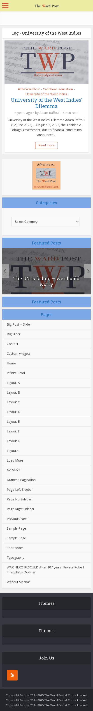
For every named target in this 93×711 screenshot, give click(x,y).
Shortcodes (15, 548)
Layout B (13, 392)
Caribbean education (58, 89)
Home (11, 363)
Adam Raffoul (49, 113)
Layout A (13, 382)
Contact (12, 344)
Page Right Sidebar (20, 509)
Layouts (13, 450)
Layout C (13, 402)
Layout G (13, 441)
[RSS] (12, 675)
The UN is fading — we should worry (46, 281)
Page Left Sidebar (20, 489)
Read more (46, 145)
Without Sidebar (18, 582)
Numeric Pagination (21, 480)
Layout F (13, 431)
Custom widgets (18, 353)
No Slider (13, 470)
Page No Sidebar (19, 499)
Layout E (13, 421)
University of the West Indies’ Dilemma (46, 102)
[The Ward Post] (46, 5)
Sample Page (16, 528)
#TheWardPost (29, 89)
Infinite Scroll (16, 373)
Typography (15, 557)
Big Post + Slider (19, 324)
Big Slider (13, 334)
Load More (15, 460)
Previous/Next (17, 518)
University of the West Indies (46, 94)
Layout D (13, 412)
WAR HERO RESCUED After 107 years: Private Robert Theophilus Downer (45, 569)
